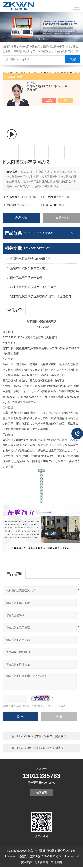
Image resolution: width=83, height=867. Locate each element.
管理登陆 (56, 862)
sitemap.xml (71, 856)
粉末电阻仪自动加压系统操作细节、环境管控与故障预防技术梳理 (43, 296)
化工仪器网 (41, 862)
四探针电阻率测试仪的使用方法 (30, 258)
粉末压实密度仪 (50, 73)
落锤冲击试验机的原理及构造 (29, 268)
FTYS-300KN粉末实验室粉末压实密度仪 (41, 736)
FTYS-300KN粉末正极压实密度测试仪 (40, 747)
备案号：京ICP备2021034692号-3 (40, 856)
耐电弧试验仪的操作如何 (26, 277)
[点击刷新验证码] (40, 698)
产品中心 (33, 73)
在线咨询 (41, 792)
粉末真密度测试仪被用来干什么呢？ (33, 287)
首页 (24, 73)
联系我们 (62, 217)
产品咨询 (21, 217)
